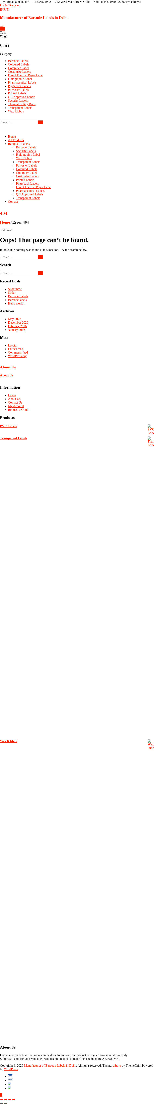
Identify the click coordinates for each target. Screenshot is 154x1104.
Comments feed (18, 352)
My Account (16, 406)
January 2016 (16, 329)
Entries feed (15, 349)
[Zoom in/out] (1, 1099)
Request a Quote (18, 409)
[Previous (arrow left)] (1, 1103)
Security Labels (18, 100)
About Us (8, 367)
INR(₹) (4, 9)
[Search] (40, 122)
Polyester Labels (18, 89)
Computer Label (18, 68)
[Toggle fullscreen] (5, 1099)
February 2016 (17, 326)
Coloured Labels (18, 64)
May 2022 (14, 319)
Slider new (15, 289)
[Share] (9, 1099)
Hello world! (16, 303)
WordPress (11, 1069)
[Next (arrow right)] (5, 1103)
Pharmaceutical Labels (22, 82)
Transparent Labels (20, 107)
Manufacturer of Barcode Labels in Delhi (34, 17)
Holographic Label (20, 79)
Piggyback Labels (19, 86)
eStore (117, 1065)
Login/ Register (10, 5)
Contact (13, 201)
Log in (12, 345)
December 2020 (18, 322)
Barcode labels (17, 300)
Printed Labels (17, 93)
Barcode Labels (18, 60)
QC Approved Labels (21, 97)
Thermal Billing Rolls (21, 104)
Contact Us (15, 402)
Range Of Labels (19, 143)
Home (12, 136)
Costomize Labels (19, 71)
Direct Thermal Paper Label (25, 75)
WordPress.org (17, 356)
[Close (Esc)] (13, 1099)
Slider (11, 292)
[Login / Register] (1, 126)
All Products (16, 140)
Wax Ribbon (16, 111)
